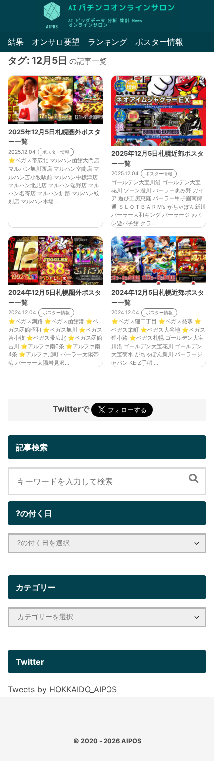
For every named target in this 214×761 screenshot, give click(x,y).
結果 (16, 42)
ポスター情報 (159, 42)
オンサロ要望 (56, 42)
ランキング (107, 42)
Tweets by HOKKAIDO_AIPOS (62, 689)
